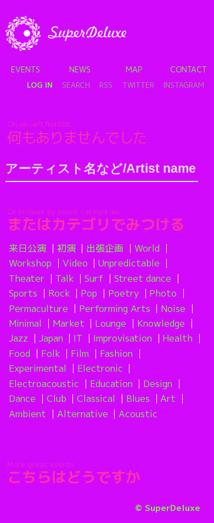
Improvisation (122, 338)
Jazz (18, 338)
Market (69, 323)
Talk (64, 278)
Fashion (116, 353)
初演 (66, 248)
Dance (22, 398)
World (147, 248)
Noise (173, 308)
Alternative (82, 413)
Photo (163, 293)
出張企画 (104, 248)
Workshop (30, 263)
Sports (23, 293)
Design (157, 383)
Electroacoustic (44, 383)
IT (78, 338)
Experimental (37, 368)
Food (19, 353)
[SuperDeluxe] (65, 33)
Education (111, 383)
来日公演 (27, 248)
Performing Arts (114, 308)
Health (177, 338)
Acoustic (138, 413)
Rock (59, 293)
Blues (138, 398)
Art (168, 398)
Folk (50, 353)
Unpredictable (129, 263)
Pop (89, 293)
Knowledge (161, 323)
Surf (94, 278)
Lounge (110, 323)
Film (80, 353)
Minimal (25, 323)
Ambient (27, 413)
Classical (96, 398)
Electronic (100, 368)
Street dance (142, 278)
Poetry (123, 293)
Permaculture (38, 308)
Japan (51, 338)
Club (56, 398)
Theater (26, 278)
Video (75, 263)
